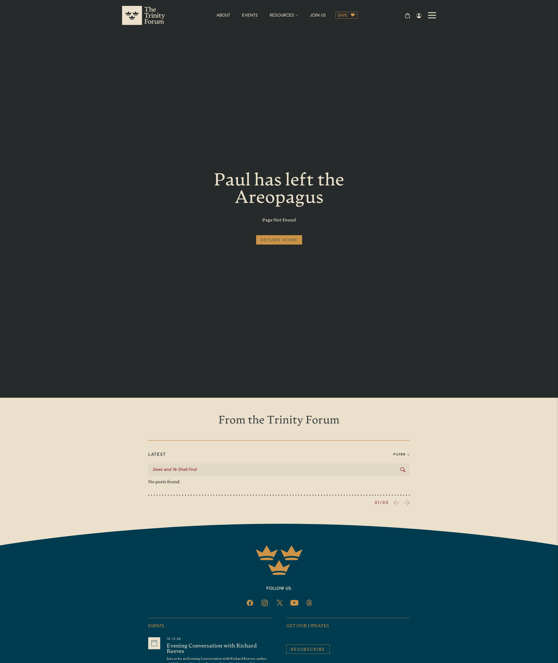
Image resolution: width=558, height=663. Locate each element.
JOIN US (318, 15)
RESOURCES (282, 15)
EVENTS (250, 15)
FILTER (399, 454)
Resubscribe (308, 650)
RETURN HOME (279, 240)
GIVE (343, 15)
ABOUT (223, 15)
